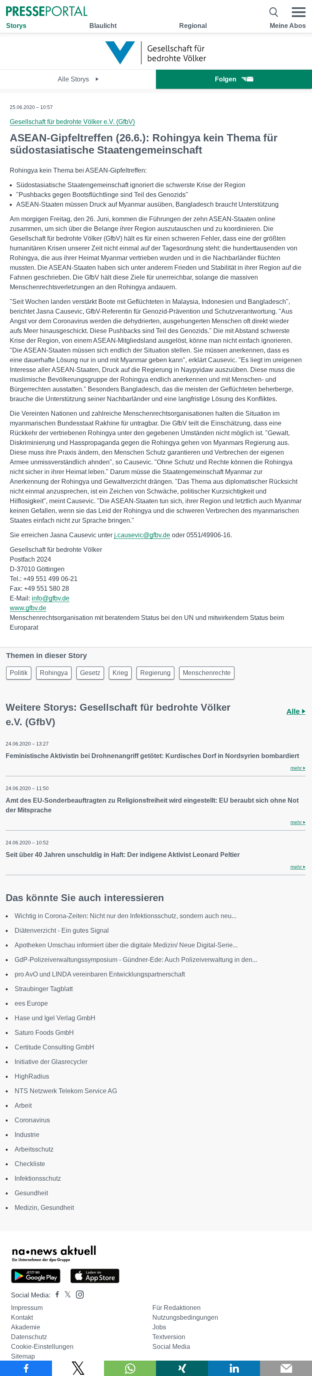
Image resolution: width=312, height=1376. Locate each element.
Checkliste (30, 1163)
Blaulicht (103, 25)
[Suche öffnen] (274, 12)
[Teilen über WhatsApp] (130, 1368)
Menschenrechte (207, 672)
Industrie (27, 1134)
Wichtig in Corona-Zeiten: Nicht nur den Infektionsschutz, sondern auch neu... (125, 915)
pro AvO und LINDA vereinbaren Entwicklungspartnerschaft (100, 974)
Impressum (27, 1307)
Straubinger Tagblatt (44, 988)
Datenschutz (29, 1336)
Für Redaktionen (176, 1307)
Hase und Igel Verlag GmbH (55, 1018)
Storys (16, 25)
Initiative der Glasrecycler (51, 1061)
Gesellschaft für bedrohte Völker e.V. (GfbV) (72, 121)
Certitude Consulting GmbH (54, 1047)
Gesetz (90, 672)
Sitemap (23, 1356)
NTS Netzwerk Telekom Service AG (66, 1091)
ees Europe (31, 1003)
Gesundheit (31, 1193)
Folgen (225, 79)
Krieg (120, 672)
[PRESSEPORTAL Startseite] (46, 12)
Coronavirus (32, 1120)
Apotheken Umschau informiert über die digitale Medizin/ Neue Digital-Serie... (126, 945)
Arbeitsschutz (34, 1149)
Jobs (159, 1327)
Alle (294, 711)
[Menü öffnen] (298, 12)
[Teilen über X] (78, 1368)
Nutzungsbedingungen (185, 1317)
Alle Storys (74, 79)
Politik (19, 672)
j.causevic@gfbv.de (142, 535)
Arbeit (23, 1105)
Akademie (25, 1327)
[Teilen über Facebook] (26, 1368)
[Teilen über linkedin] (234, 1368)
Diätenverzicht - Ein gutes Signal (62, 930)
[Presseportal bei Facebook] (54, 1295)
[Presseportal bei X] (65, 1295)
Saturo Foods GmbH (44, 1032)
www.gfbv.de (28, 608)
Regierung (155, 672)
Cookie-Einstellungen (42, 1346)
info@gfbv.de (50, 598)
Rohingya (54, 672)
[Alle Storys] (156, 62)
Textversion (168, 1336)
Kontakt (22, 1317)
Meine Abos (288, 25)
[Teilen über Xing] (182, 1368)
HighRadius (32, 1076)
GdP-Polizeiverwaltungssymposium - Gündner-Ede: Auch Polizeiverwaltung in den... (136, 959)
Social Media (171, 1346)
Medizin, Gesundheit (44, 1207)
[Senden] (286, 1368)
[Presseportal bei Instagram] (77, 1294)
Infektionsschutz (38, 1178)
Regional (193, 25)
